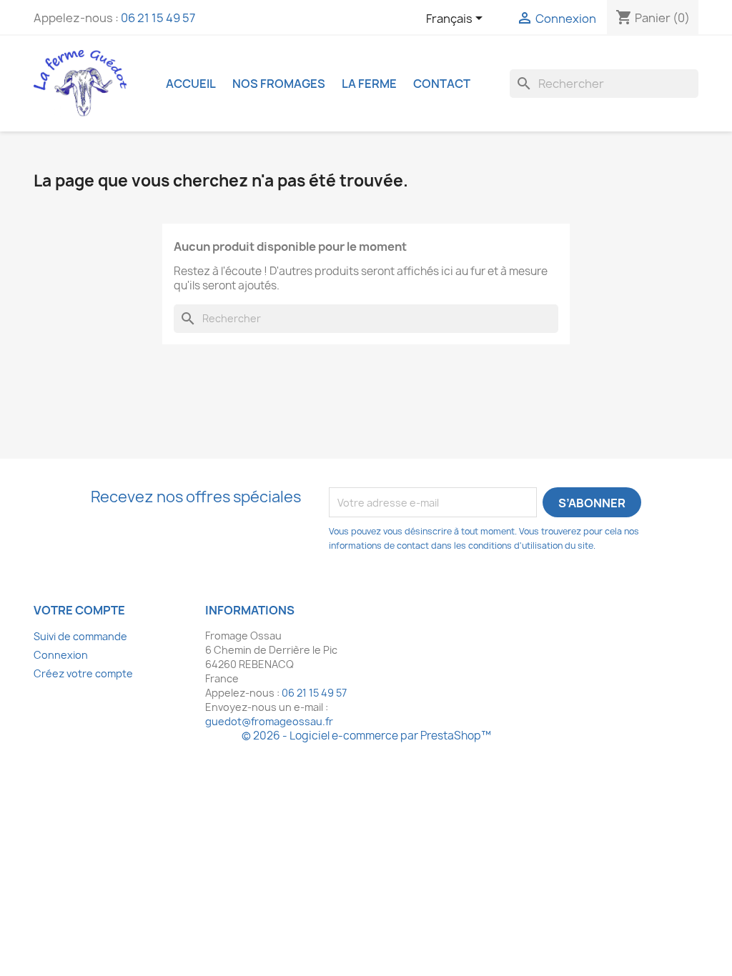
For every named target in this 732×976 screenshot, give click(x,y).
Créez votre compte (83, 673)
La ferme (369, 83)
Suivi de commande (80, 636)
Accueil (191, 83)
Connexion (61, 655)
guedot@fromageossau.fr (269, 721)
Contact (441, 83)
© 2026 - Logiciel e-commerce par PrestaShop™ (366, 735)
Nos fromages (278, 83)
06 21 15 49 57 (158, 18)
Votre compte (79, 610)
